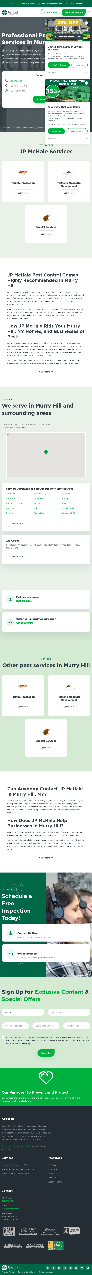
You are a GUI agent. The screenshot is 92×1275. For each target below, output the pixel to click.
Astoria (37, 508)
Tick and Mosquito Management (69, 184)
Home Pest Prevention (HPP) (14, 1165)
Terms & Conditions (26, 1272)
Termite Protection (23, 183)
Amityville (65, 494)
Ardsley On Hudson (15, 503)
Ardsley (64, 498)
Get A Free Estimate (58, 65)
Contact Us (52, 1178)
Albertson (10, 494)
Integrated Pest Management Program (18, 1169)
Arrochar (10, 508)
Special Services (46, 227)
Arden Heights (40, 498)
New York (17, 128)
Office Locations (46, 1272)
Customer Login (55, 1182)
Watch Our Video (77, 131)
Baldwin (9, 513)
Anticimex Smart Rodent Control (16, 1173)
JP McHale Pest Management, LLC (17, 1146)
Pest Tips (52, 1165)
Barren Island (40, 513)
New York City (29, 128)
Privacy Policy (8, 1272)
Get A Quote (56, 131)
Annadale (10, 498)
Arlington (38, 503)
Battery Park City (68, 513)
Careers (51, 1173)
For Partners (53, 1169)
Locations (6, 128)
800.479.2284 (8, 1201)
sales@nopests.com (10, 1209)
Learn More (80, 65)
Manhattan (43, 128)
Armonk (65, 503)
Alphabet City (40, 494)
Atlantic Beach (67, 508)
